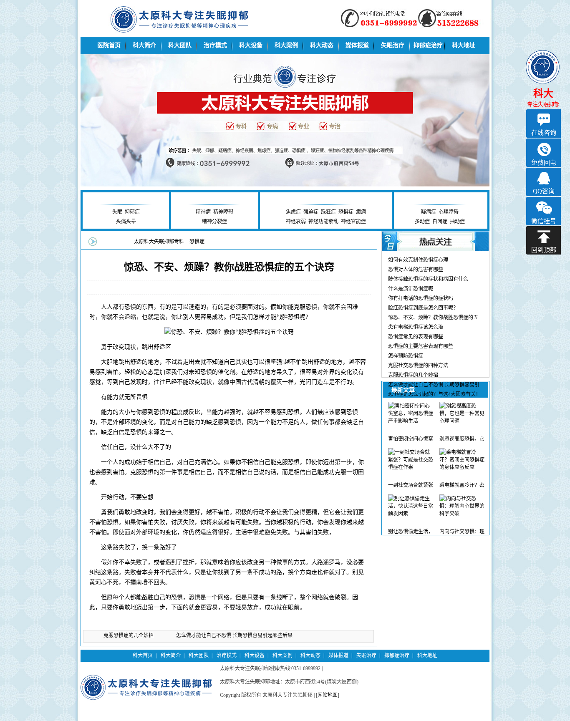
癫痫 (361, 212)
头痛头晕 (126, 221)
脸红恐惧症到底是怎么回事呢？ (423, 308)
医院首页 (109, 45)
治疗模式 (215, 45)
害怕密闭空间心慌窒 (410, 439)
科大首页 (143, 655)
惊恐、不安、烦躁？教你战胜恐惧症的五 (433, 317)
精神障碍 (223, 212)
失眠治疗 (392, 45)
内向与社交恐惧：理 (461, 531)
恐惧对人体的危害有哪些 (415, 269)
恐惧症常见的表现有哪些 (415, 337)
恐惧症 (345, 212)
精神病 (203, 212)
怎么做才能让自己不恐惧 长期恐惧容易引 (433, 385)
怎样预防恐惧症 (405, 356)
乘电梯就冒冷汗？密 (461, 485)
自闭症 (439, 221)
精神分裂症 (214, 221)
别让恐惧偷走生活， (410, 531)
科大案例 (286, 45)
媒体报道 (357, 45)
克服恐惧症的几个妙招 (128, 635)
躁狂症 (328, 212)
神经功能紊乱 (323, 221)
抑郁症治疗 (428, 45)
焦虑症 (293, 212)
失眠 (117, 212)
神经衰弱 (296, 221)
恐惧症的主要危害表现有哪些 (420, 346)
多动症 (422, 221)
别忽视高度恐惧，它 (461, 439)
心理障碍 (449, 212)
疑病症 (428, 212)
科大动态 (321, 45)
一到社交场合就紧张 (410, 485)
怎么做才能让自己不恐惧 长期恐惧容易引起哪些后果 (234, 635)
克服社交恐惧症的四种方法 (418, 365)
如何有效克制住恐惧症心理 (418, 260)
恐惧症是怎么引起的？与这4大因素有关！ (434, 394)
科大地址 (463, 45)
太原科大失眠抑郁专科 (159, 242)
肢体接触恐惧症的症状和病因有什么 (428, 279)
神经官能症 (353, 221)
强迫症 (310, 212)
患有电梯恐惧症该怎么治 (415, 327)
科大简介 (144, 45)
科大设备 (250, 45)
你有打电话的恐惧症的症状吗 (420, 298)
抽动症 (457, 221)
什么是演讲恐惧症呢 (410, 289)
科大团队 (180, 45)
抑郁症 (132, 212)
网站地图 (328, 695)
